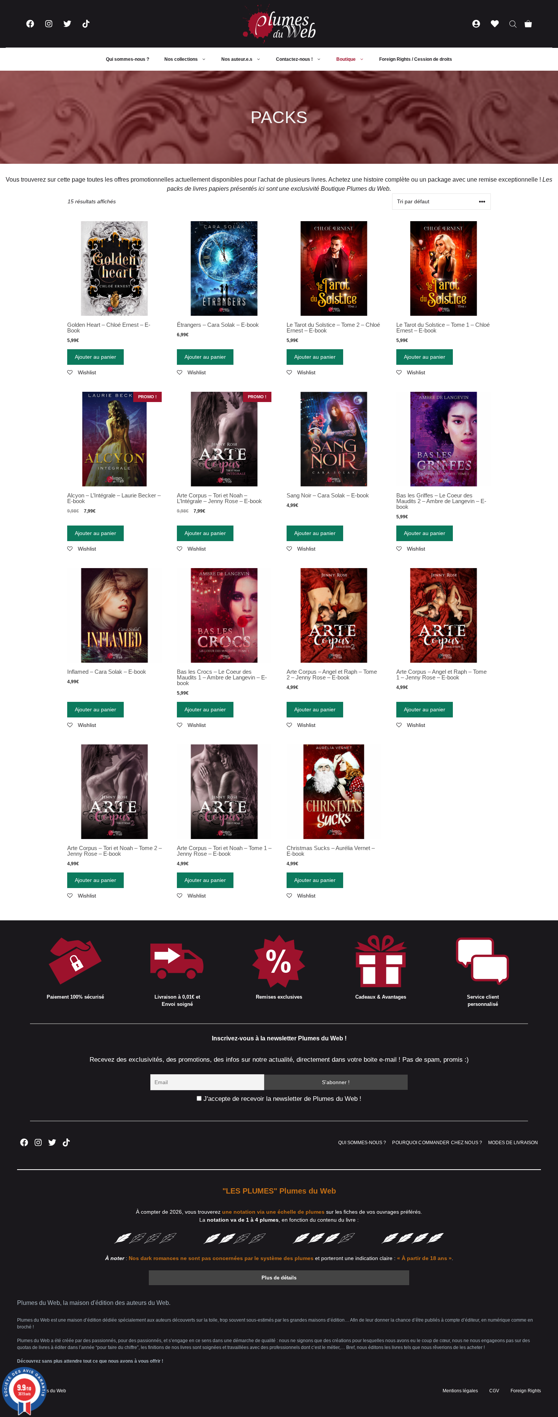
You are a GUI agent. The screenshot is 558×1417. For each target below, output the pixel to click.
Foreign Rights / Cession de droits (415, 59)
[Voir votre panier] (528, 23)
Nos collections (181, 59)
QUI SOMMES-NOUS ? (362, 1142)
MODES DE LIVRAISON (513, 1142)
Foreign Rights (526, 1390)
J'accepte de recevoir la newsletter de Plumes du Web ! (281, 1098)
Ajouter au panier (95, 357)
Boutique (346, 59)
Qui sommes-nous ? (127, 59)
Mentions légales (460, 1390)
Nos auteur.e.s (236, 59)
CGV (494, 1390)
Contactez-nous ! (294, 59)
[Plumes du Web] (279, 23)
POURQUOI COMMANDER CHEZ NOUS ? (437, 1142)
